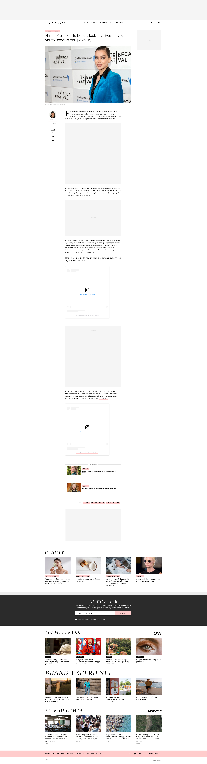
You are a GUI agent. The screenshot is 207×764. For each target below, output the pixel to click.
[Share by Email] (53, 140)
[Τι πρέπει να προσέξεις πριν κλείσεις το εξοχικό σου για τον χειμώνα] (58, 646)
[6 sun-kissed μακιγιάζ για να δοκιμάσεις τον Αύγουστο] (74, 487)
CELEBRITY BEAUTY (52, 31)
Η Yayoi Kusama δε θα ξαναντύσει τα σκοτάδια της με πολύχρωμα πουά (88, 661)
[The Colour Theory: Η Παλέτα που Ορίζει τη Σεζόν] (88, 686)
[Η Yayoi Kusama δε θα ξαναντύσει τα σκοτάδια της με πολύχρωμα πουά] (88, 646)
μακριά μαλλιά (103, 398)
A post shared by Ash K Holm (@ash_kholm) (87, 315)
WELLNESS (103, 22)
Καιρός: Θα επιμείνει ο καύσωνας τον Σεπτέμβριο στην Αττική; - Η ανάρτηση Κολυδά (118, 736)
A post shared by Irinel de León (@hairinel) (87, 452)
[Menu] (46, 22)
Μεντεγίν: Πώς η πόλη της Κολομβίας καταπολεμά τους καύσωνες (117, 661)
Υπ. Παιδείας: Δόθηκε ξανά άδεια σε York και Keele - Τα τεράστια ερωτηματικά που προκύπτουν (56, 737)
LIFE (111, 22)
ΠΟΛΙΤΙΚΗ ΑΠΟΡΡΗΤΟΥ (94, 753)
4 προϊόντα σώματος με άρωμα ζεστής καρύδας (88, 580)
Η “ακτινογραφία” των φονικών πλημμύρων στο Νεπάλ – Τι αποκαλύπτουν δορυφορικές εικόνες (148, 737)
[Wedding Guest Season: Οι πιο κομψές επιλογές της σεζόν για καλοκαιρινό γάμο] (58, 686)
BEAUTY (94, 22)
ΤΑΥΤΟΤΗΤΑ (60, 753)
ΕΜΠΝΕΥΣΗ (80, 657)
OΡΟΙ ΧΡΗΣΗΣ (80, 753)
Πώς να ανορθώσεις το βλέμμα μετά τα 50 (148, 660)
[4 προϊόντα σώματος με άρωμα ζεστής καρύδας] (88, 565)
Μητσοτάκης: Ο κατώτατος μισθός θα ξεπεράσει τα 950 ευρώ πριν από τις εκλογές (87, 736)
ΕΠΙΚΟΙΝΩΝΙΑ (49, 753)
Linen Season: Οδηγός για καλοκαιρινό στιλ (146, 698)
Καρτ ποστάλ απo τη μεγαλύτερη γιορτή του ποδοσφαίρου (115, 699)
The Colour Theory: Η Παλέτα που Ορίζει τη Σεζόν (87, 698)
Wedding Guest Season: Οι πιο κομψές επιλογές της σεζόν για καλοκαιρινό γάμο (57, 699)
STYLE (86, 22)
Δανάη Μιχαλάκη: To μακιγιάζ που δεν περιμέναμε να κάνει (98, 472)
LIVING (48, 657)
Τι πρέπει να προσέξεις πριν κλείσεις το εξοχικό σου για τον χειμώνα (57, 661)
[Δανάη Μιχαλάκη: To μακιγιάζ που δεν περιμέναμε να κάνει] (74, 471)
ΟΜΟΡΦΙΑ (140, 657)
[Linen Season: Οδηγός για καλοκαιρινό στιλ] (149, 686)
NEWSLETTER (153, 753)
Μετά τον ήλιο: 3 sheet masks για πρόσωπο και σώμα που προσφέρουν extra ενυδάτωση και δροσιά (118, 582)
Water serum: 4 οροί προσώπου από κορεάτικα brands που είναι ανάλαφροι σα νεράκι (57, 581)
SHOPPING (119, 22)
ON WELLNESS (63, 633)
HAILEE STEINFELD (112, 502)
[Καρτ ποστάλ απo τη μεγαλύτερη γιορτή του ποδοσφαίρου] (118, 686)
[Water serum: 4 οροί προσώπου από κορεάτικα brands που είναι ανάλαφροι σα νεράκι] (58, 565)
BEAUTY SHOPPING (52, 576)
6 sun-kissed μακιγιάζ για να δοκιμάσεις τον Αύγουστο (99, 489)
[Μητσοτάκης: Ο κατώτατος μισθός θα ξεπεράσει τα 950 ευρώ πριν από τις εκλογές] (88, 723)
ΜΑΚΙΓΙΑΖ (140, 576)
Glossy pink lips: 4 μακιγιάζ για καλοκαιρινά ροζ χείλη (148, 580)
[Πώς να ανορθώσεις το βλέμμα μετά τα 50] (149, 646)
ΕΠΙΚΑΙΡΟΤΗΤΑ (64, 711)
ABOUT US (70, 753)
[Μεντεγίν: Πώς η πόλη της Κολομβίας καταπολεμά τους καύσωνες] (118, 646)
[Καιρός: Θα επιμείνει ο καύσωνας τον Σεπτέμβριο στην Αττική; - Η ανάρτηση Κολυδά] (118, 723)
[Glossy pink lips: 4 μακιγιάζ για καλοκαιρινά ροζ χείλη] (149, 565)
